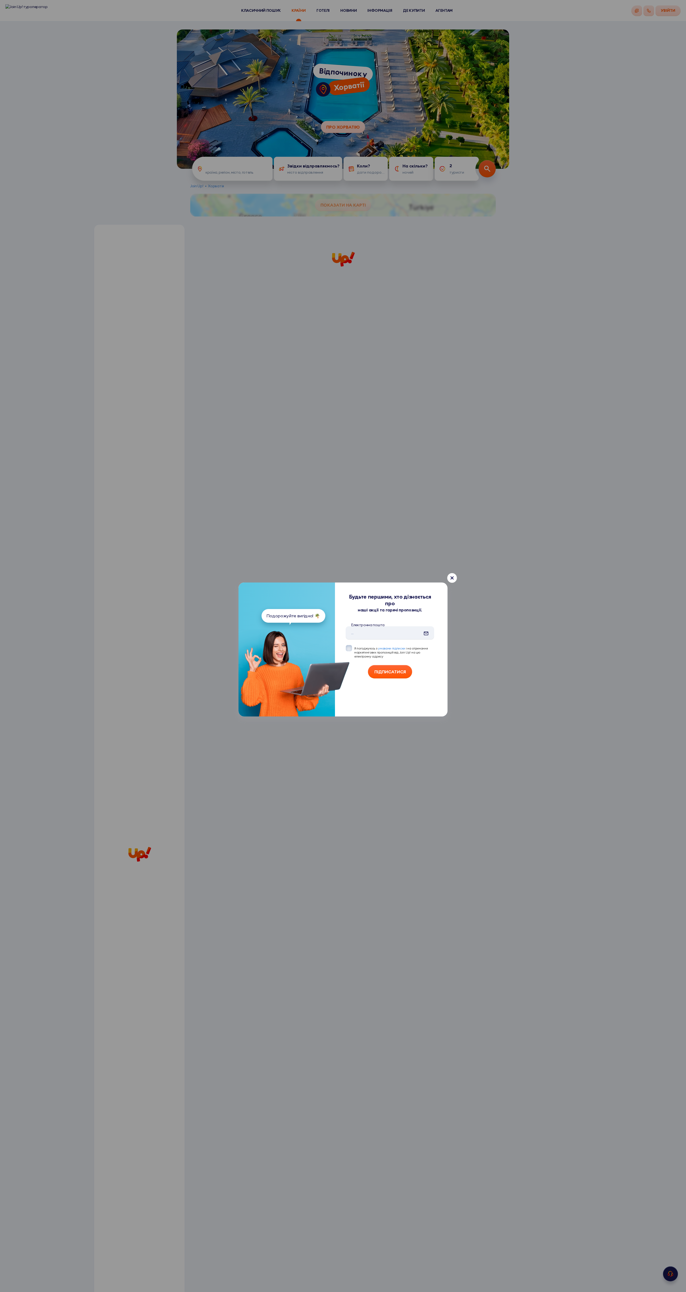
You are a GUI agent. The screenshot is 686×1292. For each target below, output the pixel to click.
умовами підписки (391, 648)
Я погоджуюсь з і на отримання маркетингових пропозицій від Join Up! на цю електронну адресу (391, 652)
